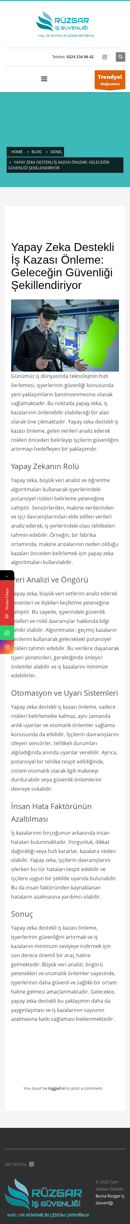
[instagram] (104, 57)
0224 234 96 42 (80, 57)
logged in (57, 1088)
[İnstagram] (31, 1164)
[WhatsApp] (7, 632)
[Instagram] (7, 647)
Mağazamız (110, 79)
